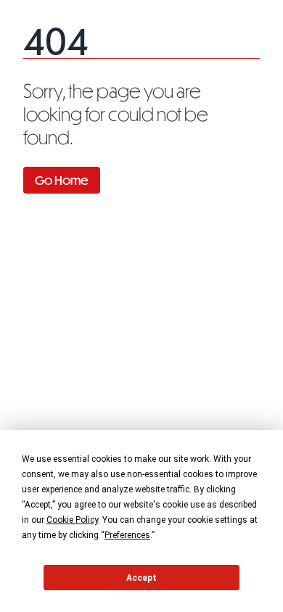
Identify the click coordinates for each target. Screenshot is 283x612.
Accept (141, 578)
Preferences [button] (127, 535)
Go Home (62, 180)
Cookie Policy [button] (72, 520)
